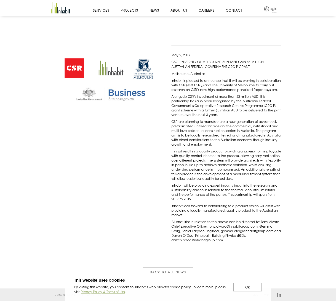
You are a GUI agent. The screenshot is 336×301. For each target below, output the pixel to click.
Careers (206, 10)
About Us (179, 10)
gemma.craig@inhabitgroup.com (247, 231)
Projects (129, 10)
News (154, 10)
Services (101, 10)
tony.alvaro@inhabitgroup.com (233, 226)
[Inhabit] (60, 7)
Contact (234, 10)
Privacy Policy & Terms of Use (103, 291)
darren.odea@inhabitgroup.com (197, 240)
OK (247, 287)
